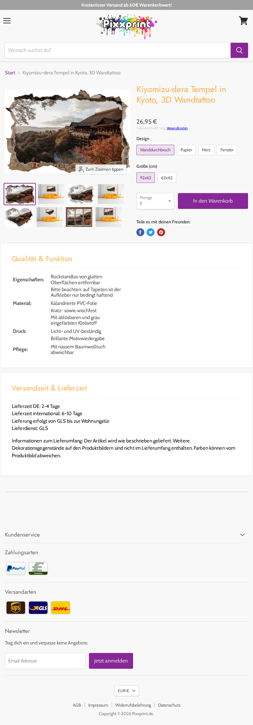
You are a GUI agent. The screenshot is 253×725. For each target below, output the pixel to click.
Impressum (98, 705)
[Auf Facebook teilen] (140, 232)
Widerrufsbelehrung (133, 705)
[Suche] (239, 50)
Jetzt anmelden (111, 661)
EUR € (123, 690)
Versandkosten (177, 128)
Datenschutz (169, 705)
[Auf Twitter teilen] (151, 232)
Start (10, 73)
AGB (77, 705)
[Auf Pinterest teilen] (161, 232)
